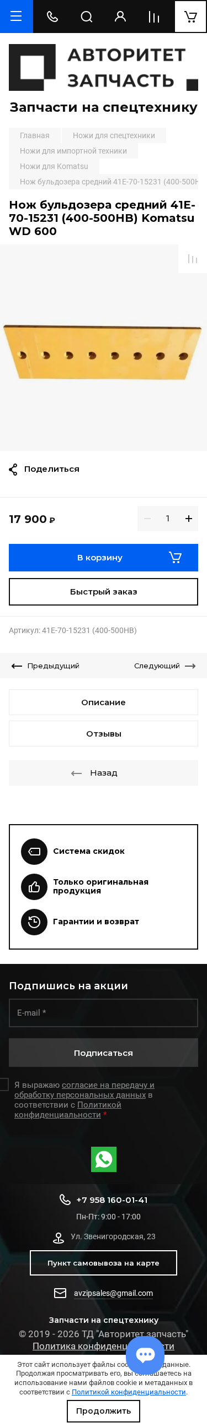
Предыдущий (53, 665)
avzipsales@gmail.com (113, 1293)
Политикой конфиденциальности (129, 1392)
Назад (104, 772)
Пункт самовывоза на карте (103, 1262)
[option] (103, 347)
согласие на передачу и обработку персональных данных (84, 1090)
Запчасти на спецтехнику (104, 107)
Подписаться (103, 1053)
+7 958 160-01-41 (111, 1200)
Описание (103, 702)
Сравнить (192, 258)
